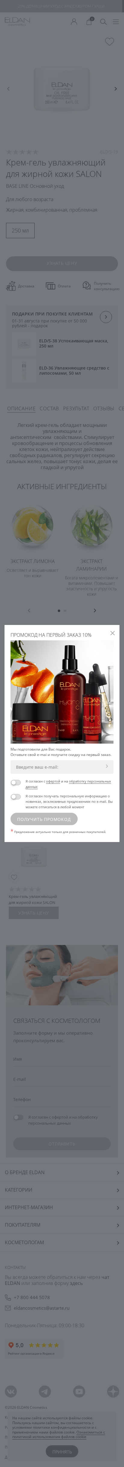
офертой (53, 781)
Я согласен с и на (68, 784)
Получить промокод (44, 819)
